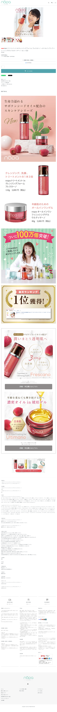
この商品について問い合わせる (6, 84)
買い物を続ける (4, 85)
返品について (3, 79)
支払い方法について (4, 694)
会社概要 (2, 700)
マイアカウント (40, 689)
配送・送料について (4, 690)
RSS (20, 690)
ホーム (2, 689)
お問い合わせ (40, 692)
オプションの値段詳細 (5, 82)
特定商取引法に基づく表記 (5, 80)
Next (41, 22)
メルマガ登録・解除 (22, 689)
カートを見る (40, 690)
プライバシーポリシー (5, 698)
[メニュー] (55, 2)
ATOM (23, 690)
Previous (15, 22)
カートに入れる (29, 71)
